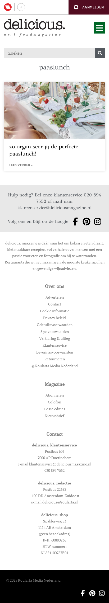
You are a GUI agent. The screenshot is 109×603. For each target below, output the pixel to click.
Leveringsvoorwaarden (54, 352)
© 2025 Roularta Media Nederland (33, 580)
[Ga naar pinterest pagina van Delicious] (84, 221)
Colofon (54, 401)
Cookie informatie (54, 310)
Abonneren (55, 395)
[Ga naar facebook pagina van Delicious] (73, 221)
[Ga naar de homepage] (34, 24)
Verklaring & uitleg (54, 338)
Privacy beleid (54, 317)
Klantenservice (55, 345)
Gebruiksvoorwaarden (54, 324)
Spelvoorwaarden (54, 331)
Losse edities (54, 408)
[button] (89, 7)
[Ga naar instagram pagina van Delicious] (96, 221)
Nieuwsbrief (54, 415)
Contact (54, 304)
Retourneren (54, 358)
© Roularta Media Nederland (54, 365)
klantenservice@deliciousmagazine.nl (54, 207)
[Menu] (99, 28)
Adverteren (55, 297)
